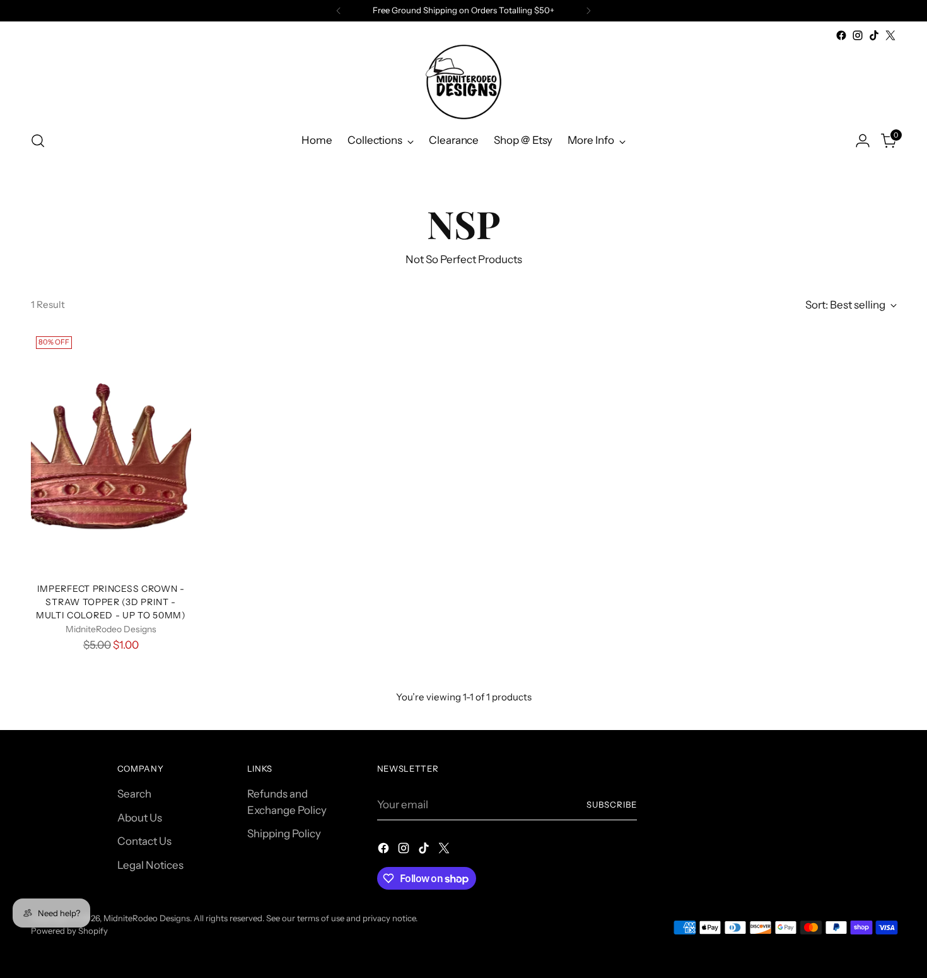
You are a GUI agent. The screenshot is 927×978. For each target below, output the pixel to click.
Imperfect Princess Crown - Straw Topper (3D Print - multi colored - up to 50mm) (111, 601)
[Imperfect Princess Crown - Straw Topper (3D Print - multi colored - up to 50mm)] (111, 451)
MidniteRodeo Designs (146, 918)
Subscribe (611, 804)
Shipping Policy (284, 833)
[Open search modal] (37, 140)
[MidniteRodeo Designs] (463, 81)
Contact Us (144, 841)
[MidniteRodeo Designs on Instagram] (857, 35)
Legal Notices (150, 865)
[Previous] (339, 10)
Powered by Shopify (69, 931)
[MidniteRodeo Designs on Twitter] (890, 35)
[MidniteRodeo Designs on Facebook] (841, 35)
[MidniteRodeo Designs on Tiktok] (874, 35)
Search (134, 793)
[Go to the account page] (862, 140)
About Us (139, 817)
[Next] (588, 10)
